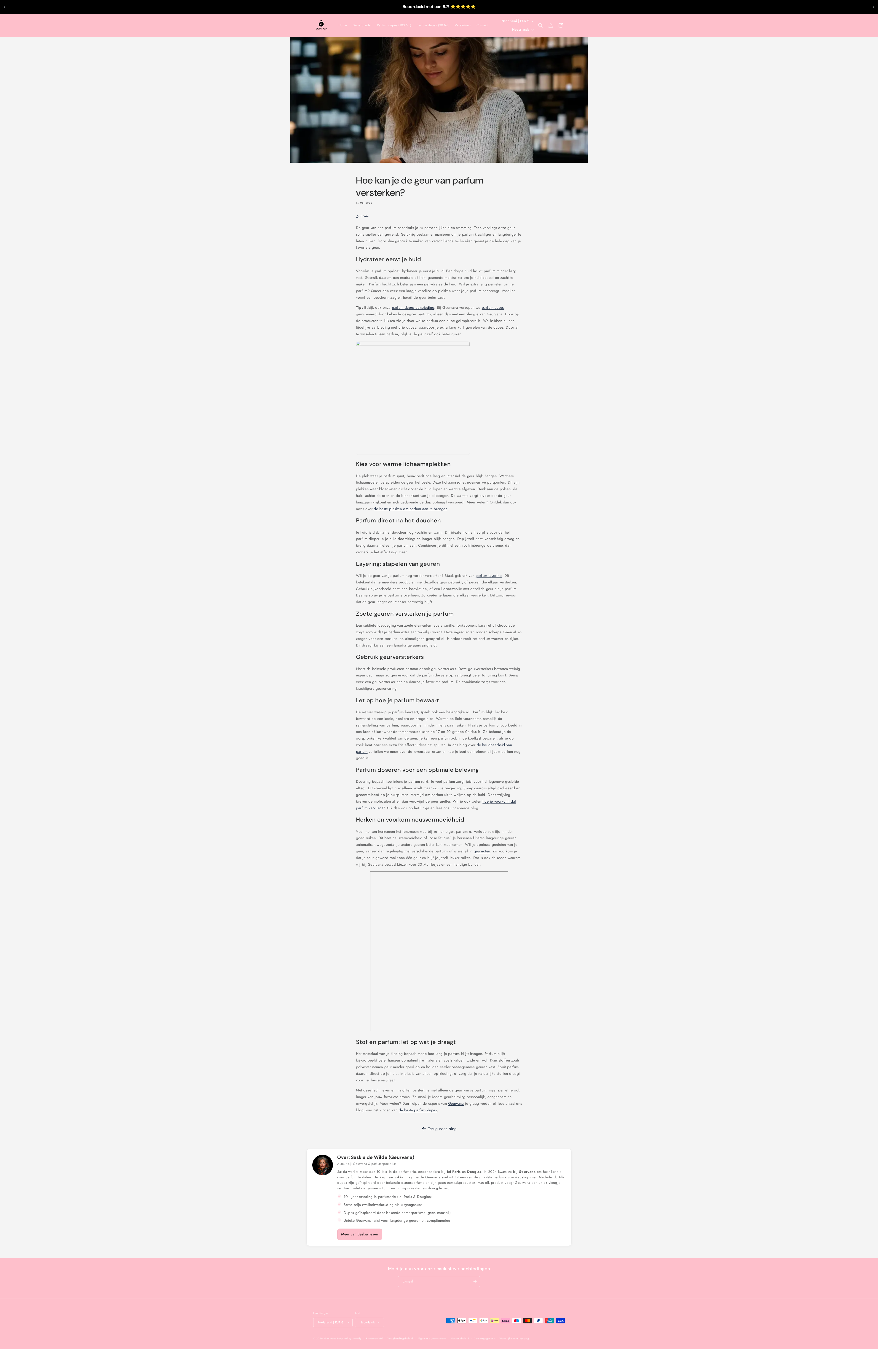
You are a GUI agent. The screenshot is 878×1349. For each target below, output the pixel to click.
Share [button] (365, 216)
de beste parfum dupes (418, 1110)
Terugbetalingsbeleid (400, 1338)
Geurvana (456, 1103)
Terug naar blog (442, 1129)
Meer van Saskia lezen (359, 1234)
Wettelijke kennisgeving (514, 1338)
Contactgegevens (484, 1338)
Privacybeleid (374, 1338)
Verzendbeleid (460, 1338)
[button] (540, 25)
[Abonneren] (475, 1281)
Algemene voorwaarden (432, 1338)
